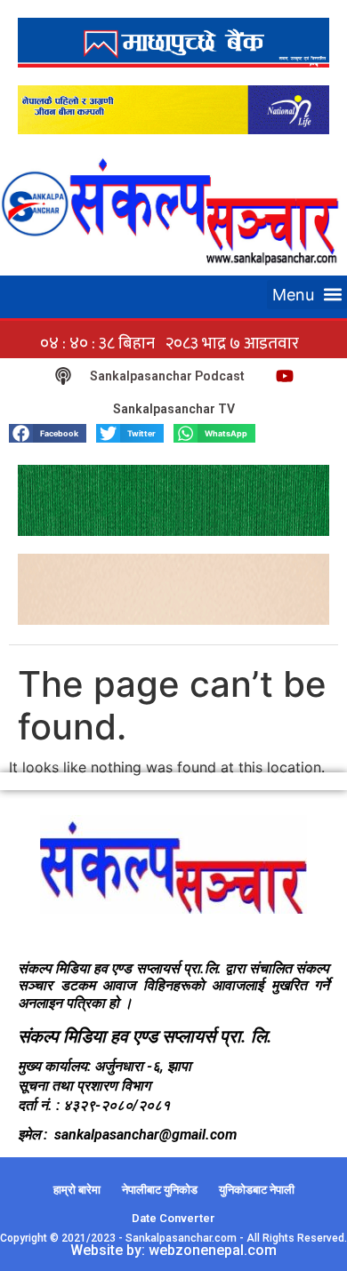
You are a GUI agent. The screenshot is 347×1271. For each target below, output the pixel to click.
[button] (307, 294)
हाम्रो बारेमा (77, 1189)
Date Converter (173, 1218)
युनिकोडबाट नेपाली (257, 1189)
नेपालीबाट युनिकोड (160, 1189)
